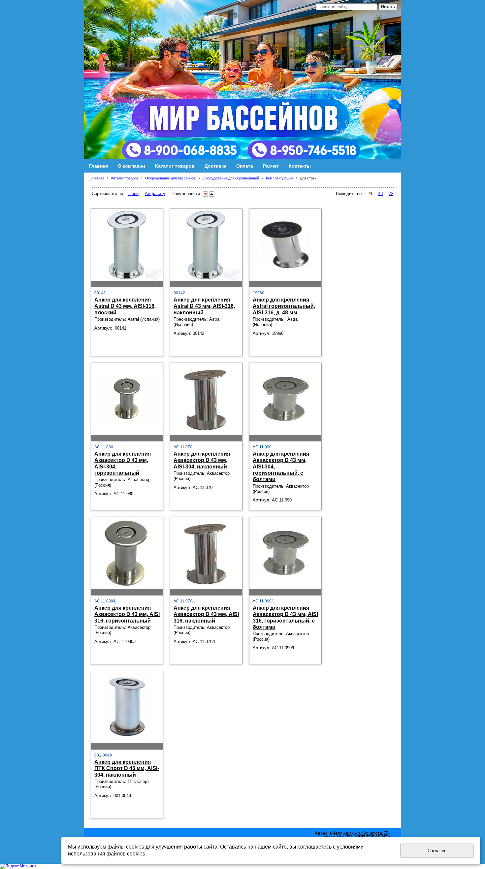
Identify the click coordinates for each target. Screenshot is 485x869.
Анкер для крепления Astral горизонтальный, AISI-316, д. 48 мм (284, 306)
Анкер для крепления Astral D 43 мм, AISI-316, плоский (125, 306)
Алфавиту (155, 193)
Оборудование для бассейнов (170, 178)
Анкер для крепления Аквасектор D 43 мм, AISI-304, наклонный (202, 460)
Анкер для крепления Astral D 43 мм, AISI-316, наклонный (204, 306)
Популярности (186, 193)
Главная (97, 178)
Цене (133, 193)
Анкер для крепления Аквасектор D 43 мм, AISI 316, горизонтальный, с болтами (285, 617)
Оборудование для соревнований (231, 178)
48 (380, 193)
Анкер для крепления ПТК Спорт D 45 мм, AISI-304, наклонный (126, 768)
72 (391, 193)
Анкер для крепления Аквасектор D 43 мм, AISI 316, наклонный (206, 614)
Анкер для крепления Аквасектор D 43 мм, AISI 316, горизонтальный (127, 614)
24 (370, 193)
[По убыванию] (205, 194)
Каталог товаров (125, 178)
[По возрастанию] (211, 194)
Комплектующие (280, 178)
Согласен (437, 850)
